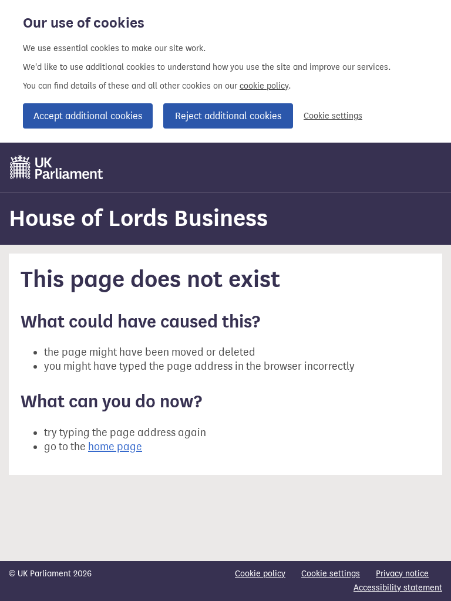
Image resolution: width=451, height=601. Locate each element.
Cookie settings (333, 116)
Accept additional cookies (87, 115)
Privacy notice (402, 574)
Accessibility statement (398, 588)
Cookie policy (260, 574)
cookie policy (264, 86)
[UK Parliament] (57, 167)
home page (115, 446)
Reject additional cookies (228, 115)
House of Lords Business (138, 218)
